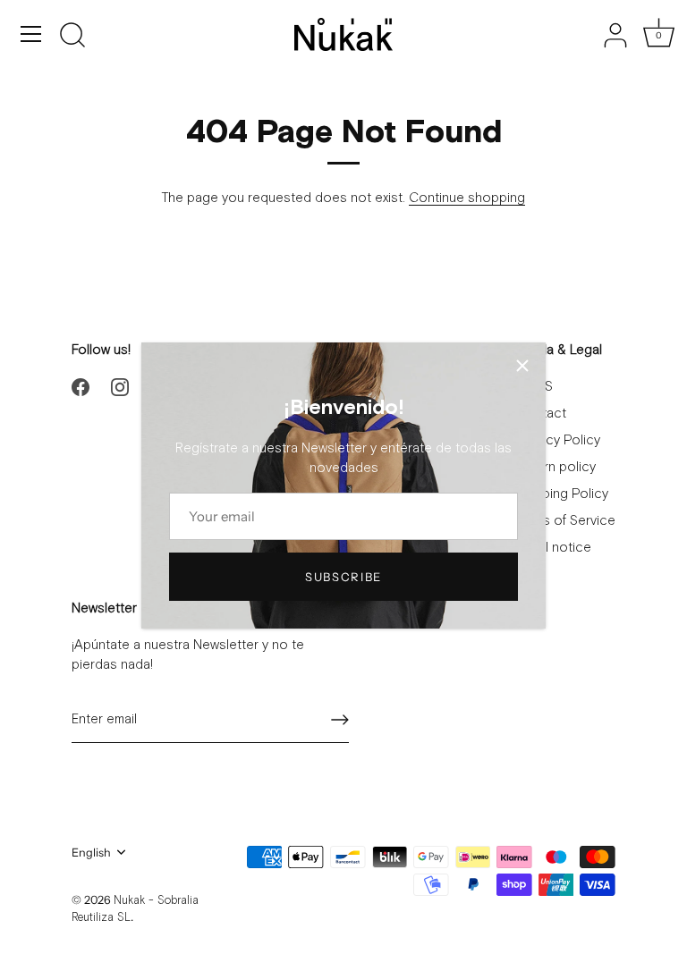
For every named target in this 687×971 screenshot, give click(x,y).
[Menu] (31, 34)
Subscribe (343, 577)
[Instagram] (120, 386)
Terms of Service (565, 521)
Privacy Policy (558, 440)
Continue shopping (467, 198)
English (91, 852)
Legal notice (553, 547)
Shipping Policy (562, 494)
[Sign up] (340, 720)
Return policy (556, 467)
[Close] (522, 365)
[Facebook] (80, 386)
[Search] (72, 36)
